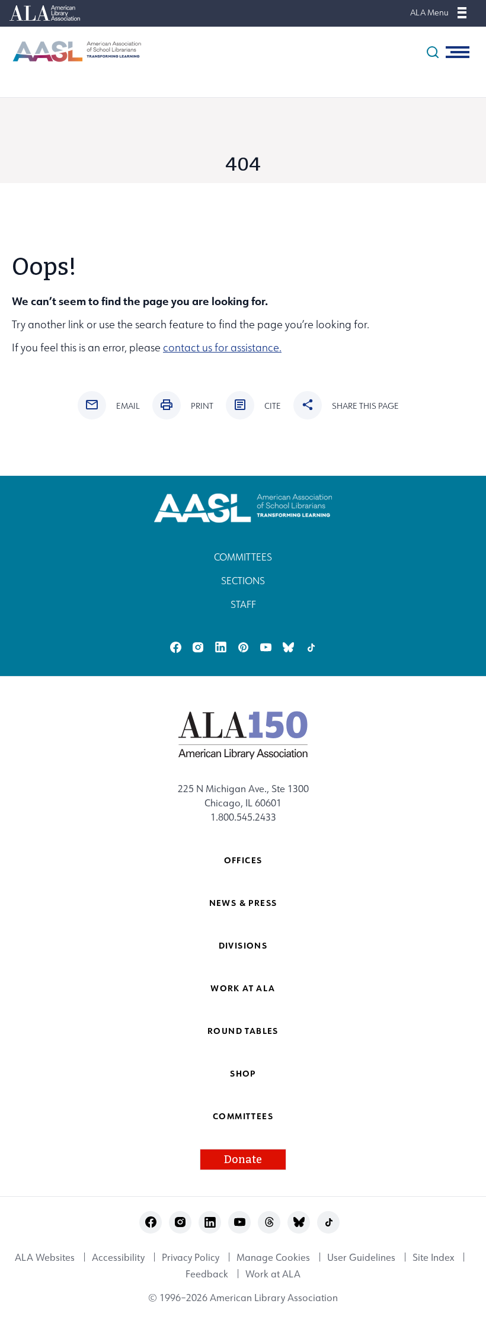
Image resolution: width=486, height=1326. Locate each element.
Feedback (207, 1274)
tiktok (310, 647)
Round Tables (243, 1030)
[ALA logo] (243, 735)
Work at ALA (242, 988)
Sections (243, 581)
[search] (433, 52)
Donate (243, 1159)
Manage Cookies (273, 1257)
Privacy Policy (190, 1257)
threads (269, 1222)
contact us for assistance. (222, 347)
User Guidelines (361, 1257)
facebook (175, 647)
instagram (198, 647)
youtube (265, 647)
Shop (243, 1073)
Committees (243, 557)
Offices (243, 860)
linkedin (220, 647)
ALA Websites (45, 1257)
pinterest (243, 647)
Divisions (243, 945)
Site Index (433, 1257)
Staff (243, 604)
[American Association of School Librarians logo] (71, 51)
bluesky (288, 647)
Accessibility (118, 1257)
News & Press (243, 902)
